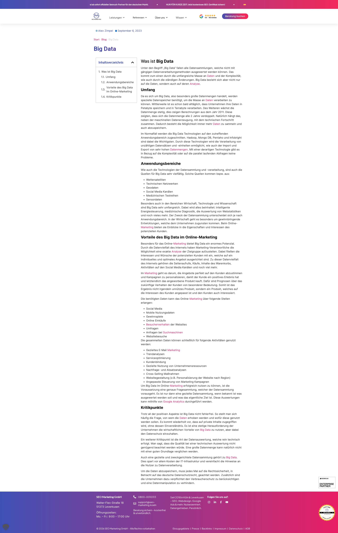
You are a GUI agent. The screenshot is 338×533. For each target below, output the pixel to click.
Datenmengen (179, 149)
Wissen (180, 17)
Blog (104, 39)
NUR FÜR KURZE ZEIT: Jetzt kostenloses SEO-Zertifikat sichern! (182, 4)
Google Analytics (173, 401)
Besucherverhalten (158, 324)
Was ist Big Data (111, 71)
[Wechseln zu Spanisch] (244, 4)
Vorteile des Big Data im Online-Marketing (119, 89)
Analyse (195, 83)
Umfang (110, 77)
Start (96, 39)
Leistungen (115, 17)
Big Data (205, 429)
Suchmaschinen (173, 332)
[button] (132, 62)
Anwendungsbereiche (120, 82)
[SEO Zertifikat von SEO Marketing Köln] (326, 512)
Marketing (147, 227)
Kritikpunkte (113, 96)
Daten (211, 75)
